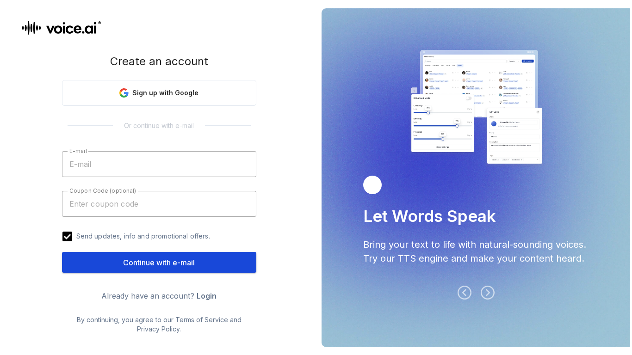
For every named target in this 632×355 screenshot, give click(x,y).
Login (207, 295)
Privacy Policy (158, 329)
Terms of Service (201, 320)
